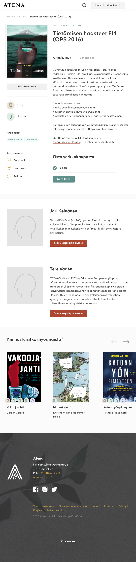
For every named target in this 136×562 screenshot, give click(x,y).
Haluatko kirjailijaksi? (107, 5)
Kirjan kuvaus (62, 57)
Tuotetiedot (86, 57)
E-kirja (63, 168)
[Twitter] (55, 491)
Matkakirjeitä (62, 407)
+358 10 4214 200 (50, 473)
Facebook (20, 160)
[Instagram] (46, 491)
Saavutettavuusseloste (73, 506)
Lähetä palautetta (103, 506)
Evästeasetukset (56, 510)
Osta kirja (63, 179)
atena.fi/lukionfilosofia (66, 142)
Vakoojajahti (15, 407)
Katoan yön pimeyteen (118, 407)
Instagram (20, 168)
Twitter (18, 176)
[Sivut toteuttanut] (68, 542)
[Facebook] (37, 491)
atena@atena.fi (42, 477)
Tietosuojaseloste (44, 506)
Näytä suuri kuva (27, 87)
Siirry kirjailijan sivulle (68, 243)
